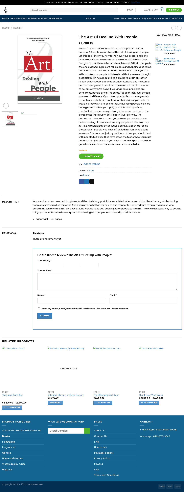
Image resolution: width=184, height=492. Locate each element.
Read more (55, 402)
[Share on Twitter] (86, 181)
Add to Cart (93, 156)
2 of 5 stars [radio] (54, 265)
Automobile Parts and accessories (21, 430)
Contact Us (175, 18)
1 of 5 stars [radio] (41, 265)
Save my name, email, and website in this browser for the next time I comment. (85, 308)
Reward (98, 464)
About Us (163, 18)
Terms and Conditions (106, 475)
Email (113, 295)
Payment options (104, 453)
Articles (152, 18)
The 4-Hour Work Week (151, 395)
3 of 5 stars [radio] (69, 265)
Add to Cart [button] (104, 402)
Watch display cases (13, 464)
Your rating (44, 260)
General (6, 453)
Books (5, 18)
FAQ (144, 18)
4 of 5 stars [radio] (85, 265)
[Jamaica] (140, 10)
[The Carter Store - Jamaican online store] (14, 10)
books (86, 175)
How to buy (134, 18)
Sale (96, 469)
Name (41, 295)
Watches (7, 469)
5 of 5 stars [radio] (104, 265)
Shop (123, 18)
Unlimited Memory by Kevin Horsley (66, 395)
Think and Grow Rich (12, 395)
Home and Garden (12, 458)
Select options (12, 407)
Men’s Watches (18, 18)
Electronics (8, 441)
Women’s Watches (38, 18)
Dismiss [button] (135, 2)
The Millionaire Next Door (106, 395)
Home (117, 18)
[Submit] (115, 10)
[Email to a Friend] (91, 181)
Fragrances (55, 18)
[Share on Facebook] (81, 181)
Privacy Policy (102, 458)
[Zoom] (6, 106)
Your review (44, 270)
